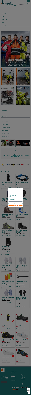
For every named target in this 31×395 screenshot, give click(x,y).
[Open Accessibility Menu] (29, 393)
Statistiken (11, 196)
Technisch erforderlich (13, 195)
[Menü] (29, 388)
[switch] (9, 196)
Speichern (15, 203)
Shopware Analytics (12, 199)
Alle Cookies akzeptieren (15, 205)
